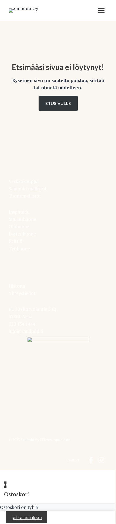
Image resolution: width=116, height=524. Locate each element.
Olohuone (19, 226)
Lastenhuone (22, 234)
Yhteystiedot (22, 293)
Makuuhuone (22, 219)
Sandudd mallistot (28, 188)
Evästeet (72, 460)
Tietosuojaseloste (56, 440)
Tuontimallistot (25, 196)
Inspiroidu (19, 212)
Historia (17, 286)
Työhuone (19, 248)
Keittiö (15, 241)
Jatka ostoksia (26, 517)
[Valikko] (101, 10)
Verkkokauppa (24, 181)
